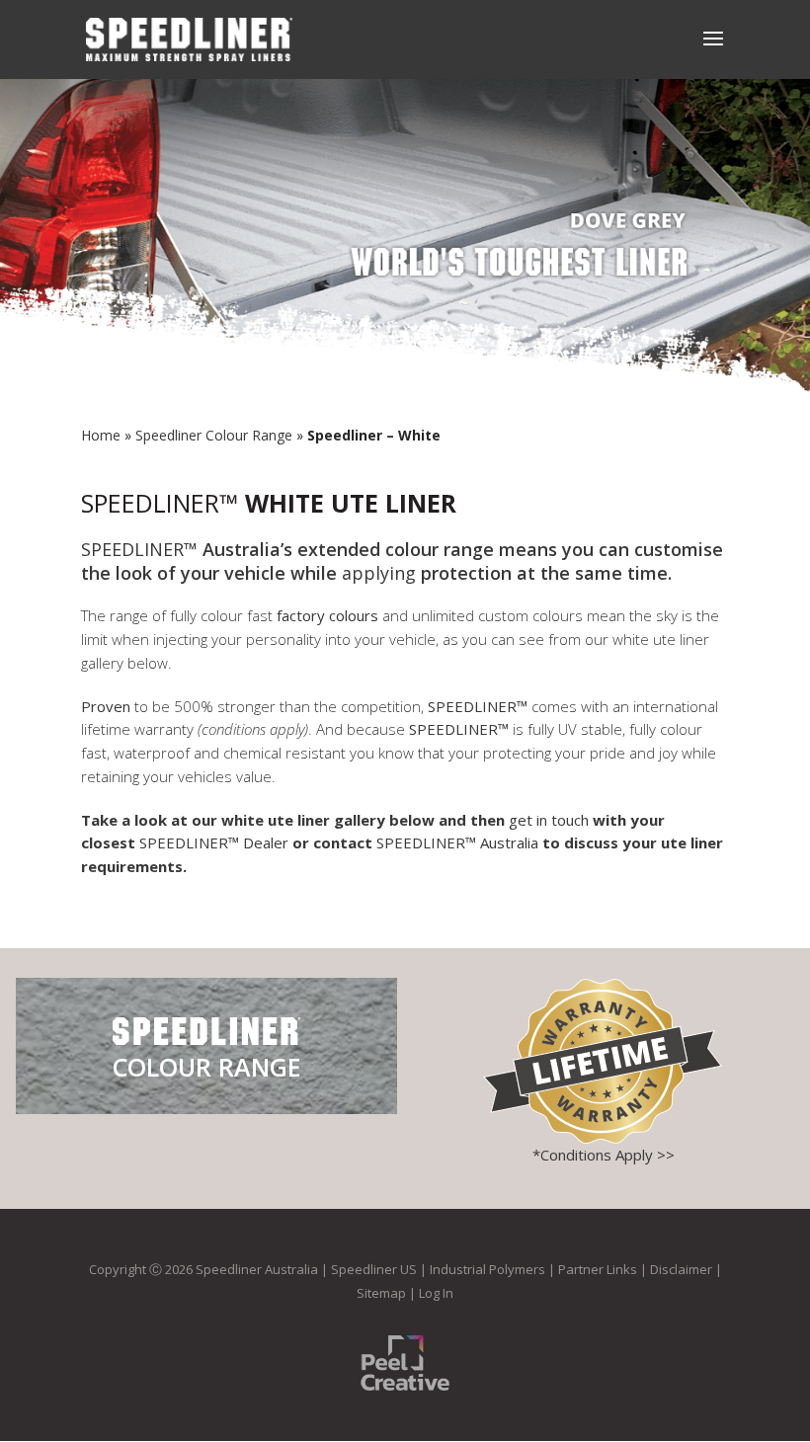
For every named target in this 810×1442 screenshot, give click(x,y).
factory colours (327, 615)
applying (379, 573)
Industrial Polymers (487, 1269)
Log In (436, 1293)
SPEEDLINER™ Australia (459, 842)
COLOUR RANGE (207, 1066)
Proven (107, 706)
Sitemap (381, 1293)
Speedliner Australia (257, 1269)
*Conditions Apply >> (603, 1154)
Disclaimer (681, 1269)
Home (101, 435)
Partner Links (597, 1269)
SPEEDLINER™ (159, 503)
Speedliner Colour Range (213, 435)
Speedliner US (374, 1269)
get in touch (549, 820)
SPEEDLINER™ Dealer (213, 842)
